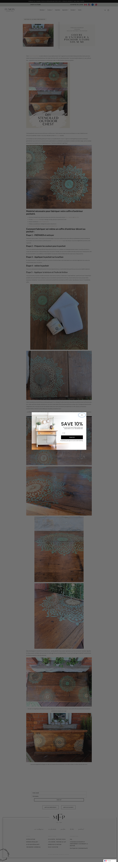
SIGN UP (72, 437)
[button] (109, 860)
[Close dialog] (82, 415)
